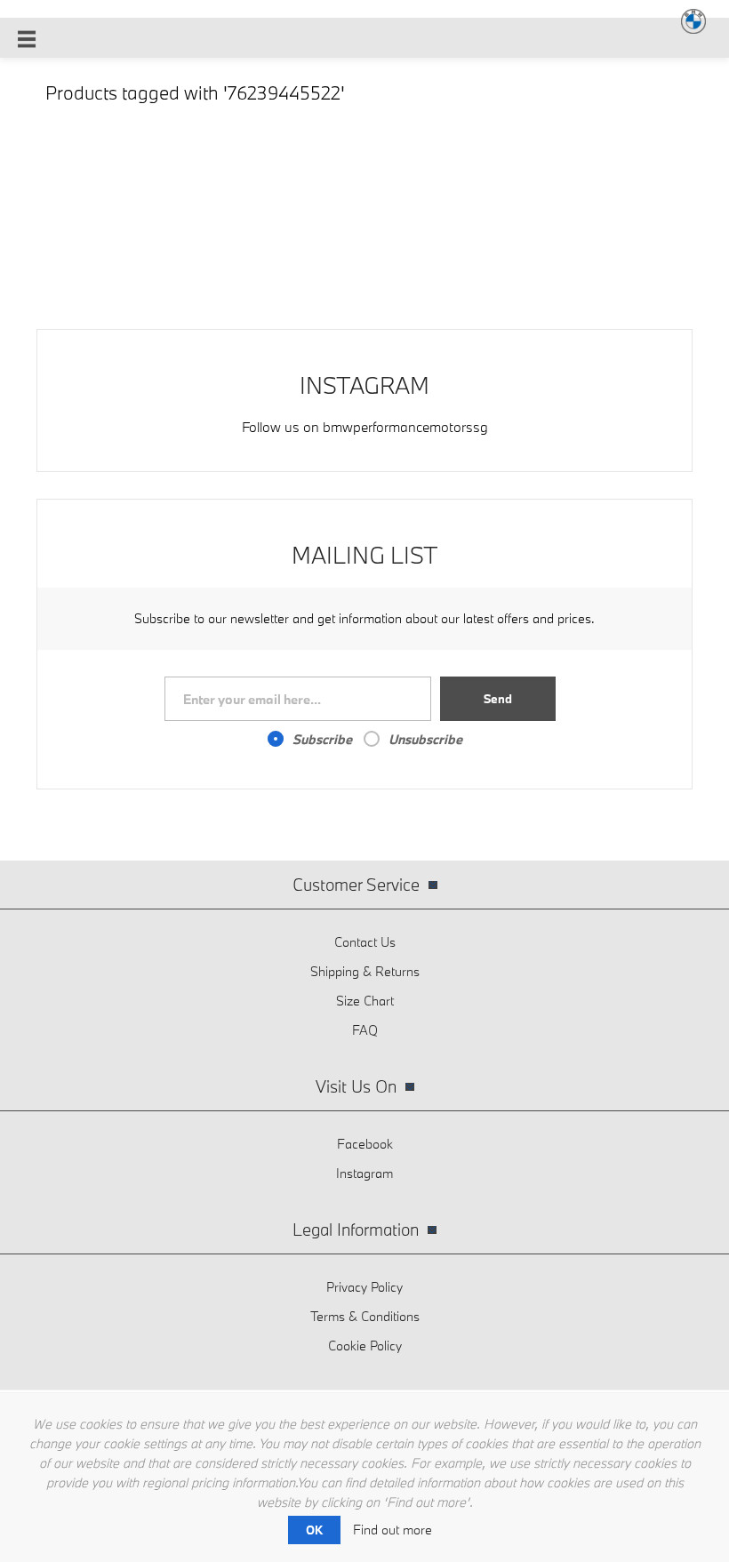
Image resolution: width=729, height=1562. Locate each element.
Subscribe (322, 739)
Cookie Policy (365, 1345)
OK (314, 1530)
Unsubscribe (425, 739)
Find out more (392, 1529)
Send (498, 699)
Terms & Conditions (365, 1316)
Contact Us (365, 941)
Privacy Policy (364, 1286)
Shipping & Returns (365, 971)
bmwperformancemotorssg (405, 427)
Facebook (365, 1143)
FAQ (365, 1029)
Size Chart (365, 1000)
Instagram (364, 1173)
